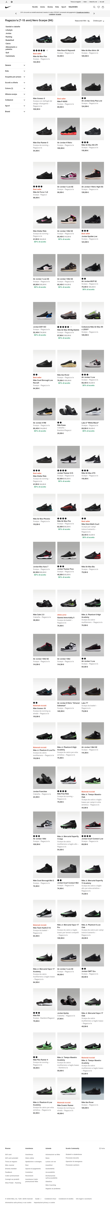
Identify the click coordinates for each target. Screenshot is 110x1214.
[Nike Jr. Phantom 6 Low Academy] (44, 1088)
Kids (57, 7)
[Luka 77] (93, 689)
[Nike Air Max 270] (93, 457)
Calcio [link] (8, 43)
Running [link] (9, 37)
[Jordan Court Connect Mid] (68, 867)
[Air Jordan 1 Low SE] (68, 173)
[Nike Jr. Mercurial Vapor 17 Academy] (44, 955)
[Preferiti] (99, 7)
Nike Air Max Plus (44, 49)
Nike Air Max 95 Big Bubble (68, 325)
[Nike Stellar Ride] (44, 217)
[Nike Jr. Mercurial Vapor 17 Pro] (68, 911)
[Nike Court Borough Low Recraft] (44, 361)
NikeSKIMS (73, 7)
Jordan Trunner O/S (68, 469)
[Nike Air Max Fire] (68, 505)
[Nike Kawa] (68, 409)
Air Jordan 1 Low (93, 373)
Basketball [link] (10, 40)
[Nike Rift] (44, 999)
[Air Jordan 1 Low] (93, 361)
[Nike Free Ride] (68, 777)
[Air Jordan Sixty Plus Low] (93, 84)
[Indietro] (16, 13)
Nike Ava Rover (68, 373)
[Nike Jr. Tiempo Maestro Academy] (68, 1043)
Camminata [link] (10, 56)
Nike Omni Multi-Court (93, 517)
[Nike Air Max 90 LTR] (93, 129)
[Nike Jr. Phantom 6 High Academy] (93, 601)
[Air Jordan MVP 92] (93, 265)
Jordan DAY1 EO (44, 325)
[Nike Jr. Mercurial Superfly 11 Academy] (93, 867)
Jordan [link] (8, 33)
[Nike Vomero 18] (44, 689)
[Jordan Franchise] (44, 777)
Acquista (58, 14)
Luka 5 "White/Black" (93, 421)
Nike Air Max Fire (68, 517)
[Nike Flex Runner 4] (44, 1043)
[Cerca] (94, 7)
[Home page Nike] (8, 7)
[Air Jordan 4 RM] (44, 409)
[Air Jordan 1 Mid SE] (68, 217)
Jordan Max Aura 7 (44, 565)
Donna (50, 7)
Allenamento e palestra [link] (11, 48)
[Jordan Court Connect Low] (93, 822)
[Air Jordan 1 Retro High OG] (93, 173)
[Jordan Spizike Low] (93, 217)
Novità (35, 7)
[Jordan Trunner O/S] (68, 457)
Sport (63, 7)
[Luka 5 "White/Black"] (93, 409)
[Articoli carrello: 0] (103, 7)
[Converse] (11, 2)
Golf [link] (7, 53)
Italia (103, 1148)
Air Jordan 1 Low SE (44, 277)
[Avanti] (94, 13)
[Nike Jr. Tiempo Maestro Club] (93, 777)
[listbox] (98, 21)
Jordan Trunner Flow (68, 565)
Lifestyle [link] (9, 30)
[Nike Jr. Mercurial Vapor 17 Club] (93, 999)
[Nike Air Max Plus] (44, 37)
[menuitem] (87, 2)
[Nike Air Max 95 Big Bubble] (68, 313)
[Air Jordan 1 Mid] (68, 645)
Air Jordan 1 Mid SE (68, 229)
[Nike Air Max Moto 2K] (93, 37)
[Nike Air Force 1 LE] (44, 173)
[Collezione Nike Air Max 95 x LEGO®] (93, 313)
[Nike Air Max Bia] (93, 553)
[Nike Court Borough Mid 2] (44, 867)
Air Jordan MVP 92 (93, 277)
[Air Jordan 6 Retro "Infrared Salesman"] (68, 689)
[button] (15, 65)
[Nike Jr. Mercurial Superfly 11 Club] (68, 822)
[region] (14, 71)
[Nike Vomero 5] (44, 84)
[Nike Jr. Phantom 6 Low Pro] (44, 733)
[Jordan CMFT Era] (93, 955)
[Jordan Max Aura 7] (44, 553)
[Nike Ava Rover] (68, 361)
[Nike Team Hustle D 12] (44, 911)
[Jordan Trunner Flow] (68, 553)
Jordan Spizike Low (93, 229)
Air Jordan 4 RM (44, 421)
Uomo (42, 7)
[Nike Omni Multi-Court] (93, 505)
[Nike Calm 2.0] (44, 601)
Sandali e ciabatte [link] (13, 27)
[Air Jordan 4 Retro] (68, 129)
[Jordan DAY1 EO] (44, 313)
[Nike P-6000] (68, 84)
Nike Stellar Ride (44, 229)
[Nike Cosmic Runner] (68, 1088)
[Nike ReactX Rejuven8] (68, 37)
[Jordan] (6, 2)
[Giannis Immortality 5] (68, 601)
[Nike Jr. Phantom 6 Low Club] (93, 911)
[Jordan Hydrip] (68, 999)
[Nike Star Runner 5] (44, 129)
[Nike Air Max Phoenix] (44, 505)
